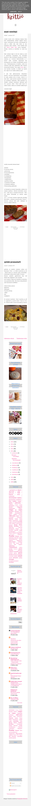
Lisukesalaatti (19, 523)
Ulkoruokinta (12, 541)
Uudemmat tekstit (8, 338)
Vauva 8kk (19, 543)
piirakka (11, 554)
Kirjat (10, 520)
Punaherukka (12, 531)
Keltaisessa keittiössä (14, 690)
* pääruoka (17, 503)
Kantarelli (11, 517)
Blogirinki (19, 507)
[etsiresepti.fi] (13, 789)
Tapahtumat (19, 540)
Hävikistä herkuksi (14, 511)
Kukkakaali (15, 520)
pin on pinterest (22, 226)
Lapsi (10, 522)
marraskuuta (15, 463)
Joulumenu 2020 (15, 699)
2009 (12, 479)
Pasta (17, 529)
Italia (21, 511)
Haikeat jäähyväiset (19, 572)
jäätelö (20, 548)
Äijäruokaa (14, 667)
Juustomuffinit (14, 669)
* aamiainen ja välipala (15, 490)
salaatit (20, 556)
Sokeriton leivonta (14, 537)
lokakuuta (14, 465)
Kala (21, 516)
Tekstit (13, 783)
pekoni (20, 553)
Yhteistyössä (13, 547)
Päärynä (14, 533)
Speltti (20, 537)
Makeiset (11, 524)
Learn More (13, 11)
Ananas (16, 505)
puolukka (19, 554)
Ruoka (11, 536)
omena (11, 553)
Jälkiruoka (12, 516)
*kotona (20, 504)
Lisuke (13, 523)
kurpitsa (11, 550)
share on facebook (13, 226)
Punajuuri (20, 531)
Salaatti (17, 536)
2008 (12, 482)
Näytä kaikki (19, 702)
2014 (12, 444)
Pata (21, 528)
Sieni (21, 536)
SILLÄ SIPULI (14, 698)
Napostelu (11, 527)
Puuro (10, 533)
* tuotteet (16, 504)
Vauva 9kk (12, 544)
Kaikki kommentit (15, 785)
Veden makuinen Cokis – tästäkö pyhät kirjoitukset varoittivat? (16, 662)
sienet (10, 557)
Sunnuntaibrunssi (13, 539)
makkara (11, 551)
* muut (19, 501)
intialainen (16, 548)
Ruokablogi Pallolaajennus (15, 658)
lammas (20, 550)
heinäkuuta (15, 467)
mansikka (16, 551)
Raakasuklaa (11, 534)
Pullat (20, 530)
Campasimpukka (15, 630)
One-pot (20, 527)
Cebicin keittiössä (16, 647)
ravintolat (11, 556)
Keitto (16, 519)
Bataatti (11, 507)
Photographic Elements (22, 798)
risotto (15, 556)
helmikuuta (15, 472)
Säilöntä (11, 540)
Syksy (20, 539)
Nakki (21, 526)
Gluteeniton (12, 508)
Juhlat (15, 514)
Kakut (17, 516)
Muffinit (11, 526)
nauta (20, 551)
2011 (12, 451)
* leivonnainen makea (15, 497)
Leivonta (19, 522)
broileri (10, 548)
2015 (12, 441)
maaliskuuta (15, 469)
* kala (17, 493)
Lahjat (20, 520)
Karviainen (19, 517)
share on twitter (15, 327)
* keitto (17, 494)
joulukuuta (15, 453)
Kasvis (11, 519)
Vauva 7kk (12, 543)
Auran (22, 67)
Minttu (20, 525)
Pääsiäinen (19, 533)
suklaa (20, 557)
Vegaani (20, 544)
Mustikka (16, 526)
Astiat (20, 505)
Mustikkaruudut (14, 648)
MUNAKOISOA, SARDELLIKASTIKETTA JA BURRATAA (16, 684)
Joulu (10, 513)
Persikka (11, 530)
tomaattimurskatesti (13, 561)
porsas (15, 554)
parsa (15, 553)
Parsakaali (11, 529)
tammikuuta (15, 474)
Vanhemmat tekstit (22, 338)
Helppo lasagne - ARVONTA (19, 600)
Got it (20, 11)
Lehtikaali (14, 522)
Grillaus (20, 508)
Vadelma (20, 541)
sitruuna (15, 557)
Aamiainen (11, 505)
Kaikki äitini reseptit (16, 681)
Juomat (20, 514)
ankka (20, 547)
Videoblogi (11, 545)
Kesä (21, 519)
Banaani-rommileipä (10, 31)
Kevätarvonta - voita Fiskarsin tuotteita (19, 581)
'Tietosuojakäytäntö (11, 794)
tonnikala (11, 562)
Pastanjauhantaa (15, 652)
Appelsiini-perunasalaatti (12, 261)
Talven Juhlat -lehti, (12, 47)
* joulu (18, 491)
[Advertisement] (15, 248)
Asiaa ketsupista (15, 654)
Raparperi (20, 534)
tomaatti (11, 559)
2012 (12, 448)
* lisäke (14, 501)
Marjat (15, 525)
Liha (10, 523)
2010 (12, 477)
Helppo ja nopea (15, 510)
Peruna (16, 530)
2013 (12, 446)
